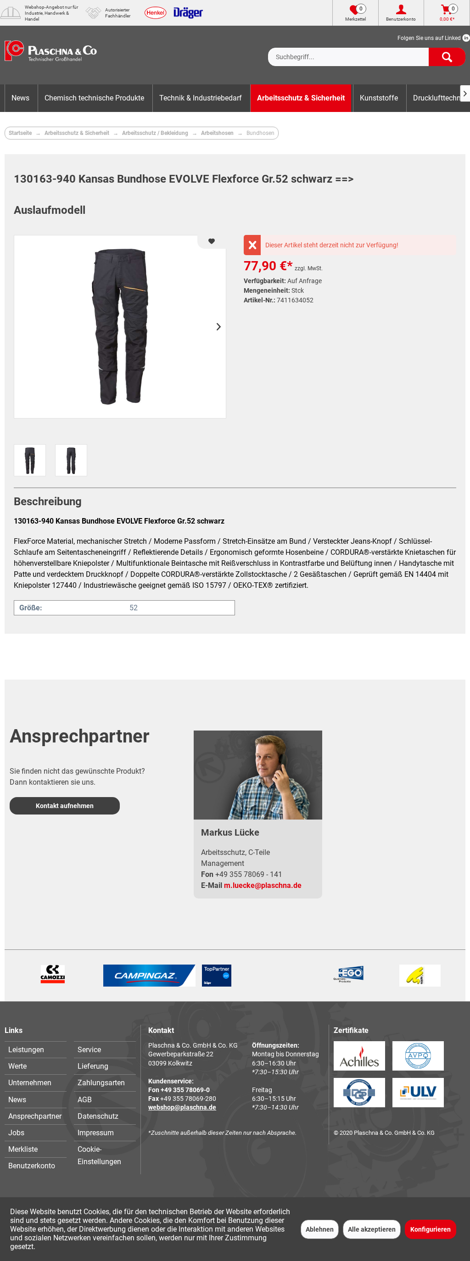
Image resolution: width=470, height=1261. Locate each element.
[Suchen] (447, 57)
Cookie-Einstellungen (99, 1155)
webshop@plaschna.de (182, 1107)
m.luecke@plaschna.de (263, 885)
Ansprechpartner (35, 1116)
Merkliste (23, 1149)
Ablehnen (320, 1229)
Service (89, 1049)
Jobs (16, 1132)
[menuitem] (366, 49)
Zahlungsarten (101, 1082)
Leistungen (26, 1049)
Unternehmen (29, 1082)
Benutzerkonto (31, 1165)
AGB (85, 1099)
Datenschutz (98, 1116)
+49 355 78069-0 (185, 1090)
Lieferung (93, 1066)
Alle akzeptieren (372, 1229)
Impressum (96, 1132)
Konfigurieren (430, 1229)
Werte (17, 1066)
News (17, 1099)
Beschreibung (48, 501)
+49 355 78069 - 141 (248, 874)
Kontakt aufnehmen (65, 805)
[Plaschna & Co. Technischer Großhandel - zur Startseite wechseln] (51, 55)
